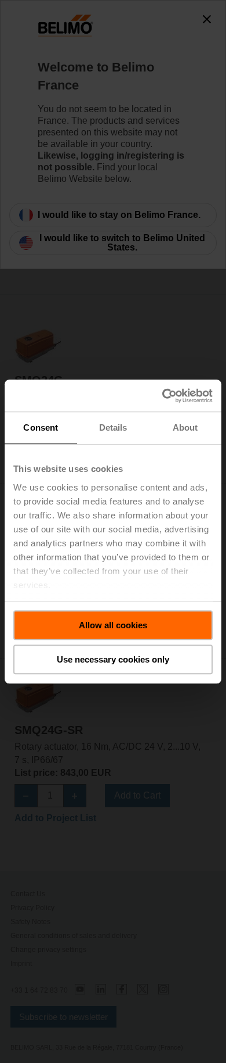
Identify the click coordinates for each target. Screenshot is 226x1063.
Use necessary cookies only (113, 659)
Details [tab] (113, 427)
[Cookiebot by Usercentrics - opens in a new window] (162, 395)
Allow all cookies (113, 625)
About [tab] (185, 427)
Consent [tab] (40, 427)
